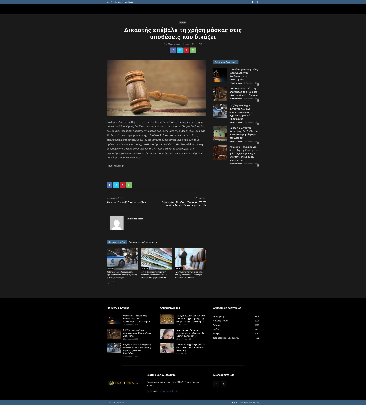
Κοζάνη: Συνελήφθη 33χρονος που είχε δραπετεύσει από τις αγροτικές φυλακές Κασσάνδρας (122, 275)
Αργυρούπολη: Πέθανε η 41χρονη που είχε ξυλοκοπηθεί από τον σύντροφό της (190, 333)
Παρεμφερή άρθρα (116, 242)
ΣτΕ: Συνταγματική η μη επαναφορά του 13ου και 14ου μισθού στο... (137, 333)
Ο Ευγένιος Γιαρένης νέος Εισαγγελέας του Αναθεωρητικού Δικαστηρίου (136, 319)
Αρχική (109, 2)
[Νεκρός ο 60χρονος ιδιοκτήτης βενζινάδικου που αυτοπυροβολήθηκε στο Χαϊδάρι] (220, 133)
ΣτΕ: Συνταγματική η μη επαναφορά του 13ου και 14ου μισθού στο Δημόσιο (243, 92)
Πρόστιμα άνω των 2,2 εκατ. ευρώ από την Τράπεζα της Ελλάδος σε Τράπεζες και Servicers (189, 275)
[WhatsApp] (193, 50)
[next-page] (113, 283)
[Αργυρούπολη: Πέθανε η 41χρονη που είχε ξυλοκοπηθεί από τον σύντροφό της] (167, 334)
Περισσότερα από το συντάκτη (143, 242)
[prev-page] (108, 283)
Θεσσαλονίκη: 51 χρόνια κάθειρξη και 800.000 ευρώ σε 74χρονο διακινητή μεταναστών (184, 204)
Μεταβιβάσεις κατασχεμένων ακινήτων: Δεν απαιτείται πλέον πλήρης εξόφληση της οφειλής (154, 275)
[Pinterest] (186, 50)
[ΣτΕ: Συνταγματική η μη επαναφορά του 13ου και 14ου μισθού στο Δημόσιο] (220, 94)
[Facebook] (252, 2)
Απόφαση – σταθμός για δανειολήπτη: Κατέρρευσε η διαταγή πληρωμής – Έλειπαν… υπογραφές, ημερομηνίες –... (244, 153)
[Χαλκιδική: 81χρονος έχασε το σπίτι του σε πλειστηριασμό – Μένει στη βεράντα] (167, 348)
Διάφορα (183, 22)
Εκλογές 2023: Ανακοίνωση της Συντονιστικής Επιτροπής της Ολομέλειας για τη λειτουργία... (191, 319)
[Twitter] (257, 2)
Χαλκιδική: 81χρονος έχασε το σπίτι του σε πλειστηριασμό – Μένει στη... (190, 347)
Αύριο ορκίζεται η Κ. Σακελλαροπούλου (126, 202)
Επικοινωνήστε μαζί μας (124, 2)
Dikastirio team (174, 44)
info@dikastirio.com (169, 391)
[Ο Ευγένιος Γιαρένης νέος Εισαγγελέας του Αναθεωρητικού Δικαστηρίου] (220, 75)
